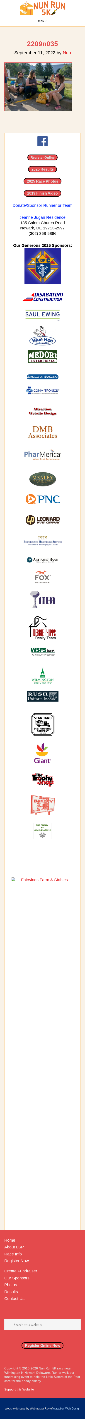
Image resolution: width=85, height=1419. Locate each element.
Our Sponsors (16, 1278)
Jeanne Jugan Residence (42, 217)
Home (9, 1240)
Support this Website (19, 1389)
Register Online (43, 157)
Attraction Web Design (66, 1408)
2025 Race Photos (42, 181)
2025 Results (43, 169)
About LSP (14, 1247)
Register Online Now (42, 1345)
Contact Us (14, 1298)
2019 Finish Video (42, 193)
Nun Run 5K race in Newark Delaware (42, 8)
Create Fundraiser (20, 1271)
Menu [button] (42, 21)
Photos (10, 1285)
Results (11, 1292)
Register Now (16, 1261)
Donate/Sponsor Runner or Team (43, 205)
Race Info (13, 1254)
